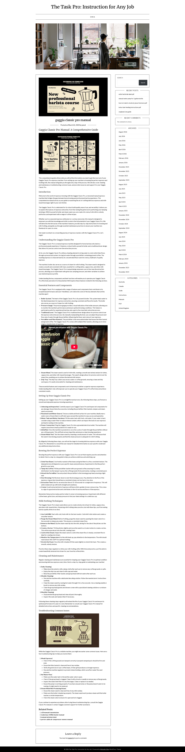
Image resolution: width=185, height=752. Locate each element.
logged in (71, 738)
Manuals (121, 299)
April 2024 (122, 250)
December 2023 (124, 267)
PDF (120, 304)
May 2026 (122, 145)
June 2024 (122, 241)
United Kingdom (124, 308)
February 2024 (123, 259)
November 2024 (124, 219)
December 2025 (124, 167)
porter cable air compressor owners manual (57, 719)
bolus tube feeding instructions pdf (130, 107)
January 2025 (123, 211)
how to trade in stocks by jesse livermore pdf (133, 103)
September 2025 (124, 180)
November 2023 (124, 272)
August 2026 (123, 132)
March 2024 (123, 254)
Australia (122, 282)
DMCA (92, 17)
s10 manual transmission (50, 712)
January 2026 (123, 162)
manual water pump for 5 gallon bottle (131, 98)
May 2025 (122, 197)
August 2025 (123, 184)
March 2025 (123, 206)
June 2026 (122, 141)
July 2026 (122, 136)
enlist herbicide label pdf (126, 94)
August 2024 (123, 232)
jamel (84, 125)
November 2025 (124, 171)
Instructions (123, 295)
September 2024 (124, 228)
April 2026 (122, 149)
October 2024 (123, 224)
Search (120, 78)
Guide (120, 290)
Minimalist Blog (104, 749)
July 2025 (122, 189)
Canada (121, 286)
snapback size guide (125, 112)
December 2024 (124, 215)
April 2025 (122, 202)
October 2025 (123, 176)
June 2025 (122, 193)
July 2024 (122, 237)
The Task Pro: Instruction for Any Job (92, 7)
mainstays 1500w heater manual (52, 715)
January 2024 (123, 263)
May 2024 (122, 246)
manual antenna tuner (49, 717)
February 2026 (123, 158)
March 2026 (123, 154)
